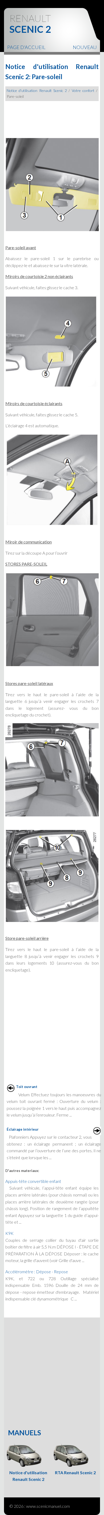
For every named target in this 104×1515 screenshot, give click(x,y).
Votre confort (83, 90)
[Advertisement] (52, 117)
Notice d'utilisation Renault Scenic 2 (37, 90)
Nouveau (85, 47)
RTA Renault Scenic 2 (75, 1472)
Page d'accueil (26, 47)
